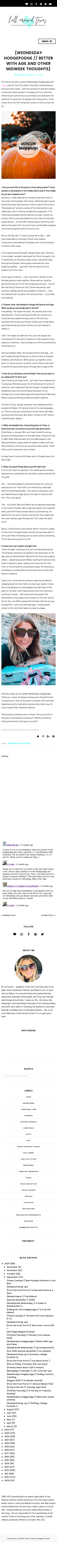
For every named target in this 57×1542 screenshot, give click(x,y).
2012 (6, 1470)
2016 (6, 1456)
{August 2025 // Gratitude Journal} (24, 1380)
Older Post (47, 915)
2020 (6, 1443)
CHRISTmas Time (28, 1109)
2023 (6, 1433)
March (10, 1426)
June (9, 1416)
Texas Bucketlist (28, 1184)
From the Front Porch (28, 1146)
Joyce (4, 85)
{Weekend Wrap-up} (17, 1322)
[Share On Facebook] (43, 736)
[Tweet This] (38, 736)
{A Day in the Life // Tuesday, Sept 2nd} (26, 1387)
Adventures (28, 1103)
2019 (6, 1446)
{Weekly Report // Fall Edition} (22, 1296)
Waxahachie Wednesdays (28, 1215)
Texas (28, 1178)
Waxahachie (29, 1209)
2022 (6, 1436)
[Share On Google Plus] (48, 736)
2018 (6, 1450)
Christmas (28, 1128)
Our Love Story (28, 1159)
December (12, 1267)
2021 (6, 1440)
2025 (28, 1097)
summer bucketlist (28, 1227)
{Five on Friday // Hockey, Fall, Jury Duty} (27, 1364)
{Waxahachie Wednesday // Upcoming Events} (30, 1347)
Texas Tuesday (28, 1190)
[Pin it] (53, 736)
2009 (6, 1480)
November (12, 1270)
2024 (7, 1429)
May (9, 1419)
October (11, 1273)
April (9, 1423)
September (12, 1277)
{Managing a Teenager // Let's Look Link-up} (29, 1370)
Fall (28, 1140)
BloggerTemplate (44, 1539)
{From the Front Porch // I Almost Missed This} (30, 1384)
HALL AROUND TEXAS (21, 1539)
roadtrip (28, 1221)
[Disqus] (28, 799)
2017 (6, 1453)
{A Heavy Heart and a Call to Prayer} (25, 1367)
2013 (6, 1467)
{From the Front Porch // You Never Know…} (28, 1360)
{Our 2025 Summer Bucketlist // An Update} (29, 1351)
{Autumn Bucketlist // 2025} (21, 1299)
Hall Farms (28, 1153)
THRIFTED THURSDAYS (28, 1171)
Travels (28, 1196)
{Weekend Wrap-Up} (17, 1286)
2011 (6, 1473)
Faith (28, 1134)
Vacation (28, 1202)
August (10, 1409)
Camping (28, 1115)
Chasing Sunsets (28, 1122)
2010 (6, 1477)
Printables (28, 1165)
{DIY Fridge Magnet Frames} (21, 1331)
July (9, 1412)
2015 (6, 1460)
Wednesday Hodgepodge (19, 743)
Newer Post (9, 915)
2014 (6, 1463)
